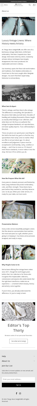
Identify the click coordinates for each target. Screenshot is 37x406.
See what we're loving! (18, 341)
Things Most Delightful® (15, 399)
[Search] (30, 5)
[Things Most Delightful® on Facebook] (16, 393)
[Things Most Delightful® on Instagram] (20, 393)
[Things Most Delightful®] (18, 5)
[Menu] (1, 5)
